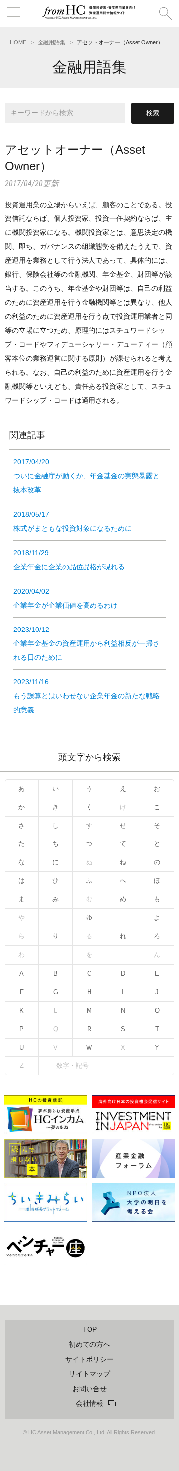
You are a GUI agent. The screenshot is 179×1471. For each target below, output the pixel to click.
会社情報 (89, 1403)
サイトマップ (89, 1374)
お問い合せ (89, 1389)
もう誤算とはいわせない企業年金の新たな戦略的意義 (86, 696)
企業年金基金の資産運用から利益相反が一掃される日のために (86, 643)
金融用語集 (51, 42)
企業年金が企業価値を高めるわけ (65, 598)
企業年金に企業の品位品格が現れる (69, 560)
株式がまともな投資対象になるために (72, 521)
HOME (18, 42)
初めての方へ (89, 1344)
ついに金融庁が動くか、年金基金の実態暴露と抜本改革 (86, 476)
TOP (90, 1329)
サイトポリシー (89, 1359)
